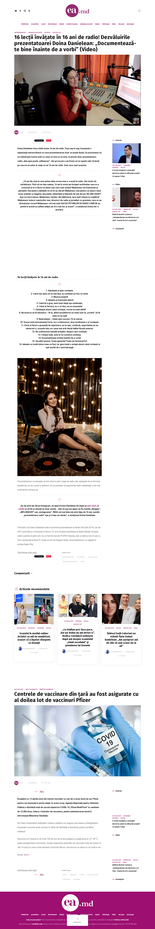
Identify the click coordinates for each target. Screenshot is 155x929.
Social (43, 24)
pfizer (82, 874)
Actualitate (35, 24)
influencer (81, 557)
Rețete (97, 24)
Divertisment (52, 24)
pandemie (73, 874)
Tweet (36, 791)
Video (114, 24)
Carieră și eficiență (35, 32)
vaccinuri (76, 879)
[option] (34, 630)
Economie (126, 165)
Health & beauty (72, 24)
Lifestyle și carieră (86, 24)
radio (83, 561)
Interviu (47, 32)
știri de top (57, 32)
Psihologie (105, 24)
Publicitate (25, 24)
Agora (26, 854)
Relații (61, 24)
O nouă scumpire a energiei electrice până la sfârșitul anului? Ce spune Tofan (126, 173)
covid (65, 874)
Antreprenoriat (20, 32)
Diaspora (31, 628)
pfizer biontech (93, 874)
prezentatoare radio (70, 561)
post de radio (93, 557)
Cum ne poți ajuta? (33, 920)
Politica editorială (121, 920)
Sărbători (127, 209)
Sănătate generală (46, 689)
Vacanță (121, 24)
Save (46, 660)
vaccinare (66, 879)
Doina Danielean (68, 557)
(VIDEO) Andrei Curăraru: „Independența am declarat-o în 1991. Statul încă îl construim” (125, 217)
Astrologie (130, 24)
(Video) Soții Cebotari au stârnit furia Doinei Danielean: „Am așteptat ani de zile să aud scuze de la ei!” (121, 639)
